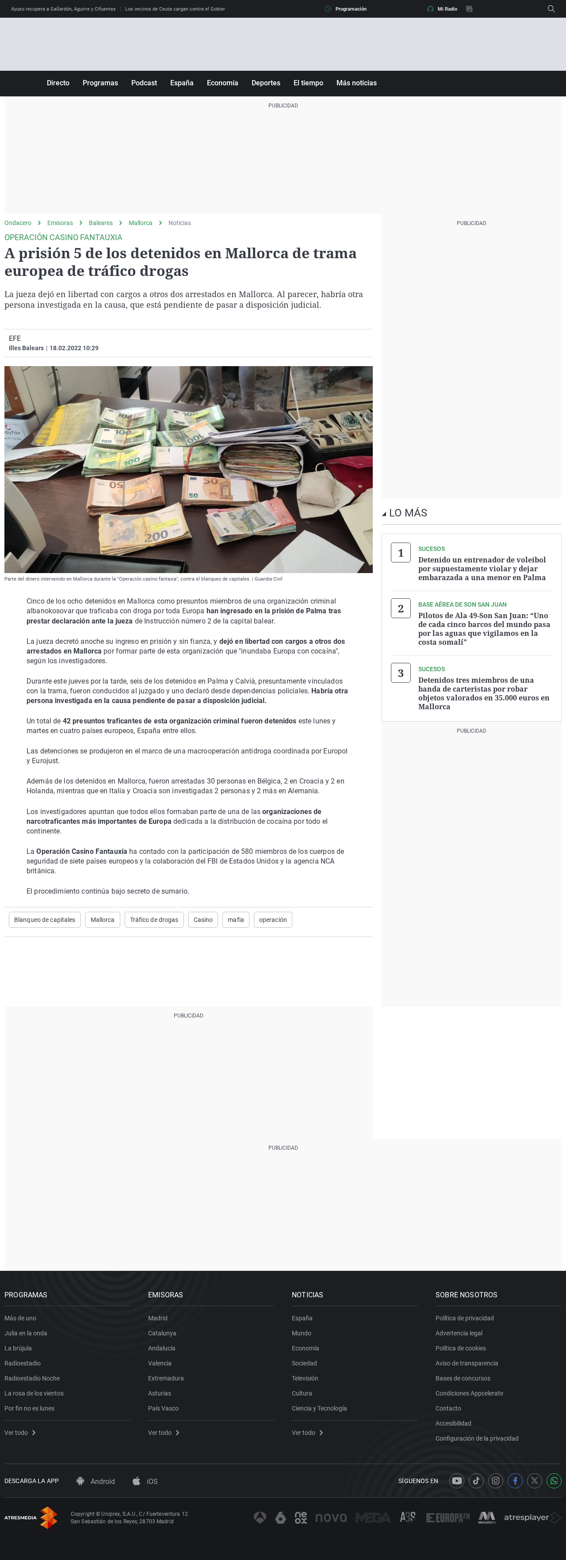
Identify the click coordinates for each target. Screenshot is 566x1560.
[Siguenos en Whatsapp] (554, 1480)
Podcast (144, 83)
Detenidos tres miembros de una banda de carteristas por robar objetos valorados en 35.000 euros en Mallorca (484, 693)
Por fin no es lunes (29, 1408)
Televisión (305, 1378)
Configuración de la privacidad (477, 1438)
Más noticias (357, 83)
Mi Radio (447, 9)
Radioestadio (22, 1363)
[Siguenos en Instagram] (495, 1480)
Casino (203, 919)
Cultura (302, 1393)
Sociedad (304, 1363)
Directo (58, 83)
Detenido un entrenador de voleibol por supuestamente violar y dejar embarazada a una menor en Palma (482, 568)
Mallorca (141, 222)
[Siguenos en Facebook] (515, 1480)
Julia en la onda (25, 1333)
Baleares (101, 222)
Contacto (448, 1408)
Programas (100, 83)
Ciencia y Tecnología (319, 1408)
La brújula (18, 1348)
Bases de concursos (463, 1378)
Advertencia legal (459, 1333)
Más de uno (20, 1318)
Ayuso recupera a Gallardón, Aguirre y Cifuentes (63, 9)
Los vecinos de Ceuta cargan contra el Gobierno (177, 9)
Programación (351, 9)
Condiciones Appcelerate (469, 1393)
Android (102, 1481)
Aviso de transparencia (467, 1363)
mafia (236, 919)
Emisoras (60, 222)
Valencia (160, 1363)
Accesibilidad (453, 1423)
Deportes (266, 83)
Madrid (158, 1318)
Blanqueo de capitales (45, 919)
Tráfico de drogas (154, 919)
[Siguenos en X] (534, 1480)
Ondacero (17, 222)
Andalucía (162, 1348)
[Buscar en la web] (551, 9)
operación (273, 919)
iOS (151, 1481)
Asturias (159, 1393)
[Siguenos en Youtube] (456, 1480)
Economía (222, 83)
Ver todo (16, 1433)
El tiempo (308, 83)
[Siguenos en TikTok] (476, 1480)
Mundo (301, 1333)
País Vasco (163, 1408)
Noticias (179, 222)
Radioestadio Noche (32, 1378)
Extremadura (166, 1378)
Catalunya (162, 1333)
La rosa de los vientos (34, 1393)
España (182, 83)
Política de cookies (461, 1348)
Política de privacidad (465, 1318)
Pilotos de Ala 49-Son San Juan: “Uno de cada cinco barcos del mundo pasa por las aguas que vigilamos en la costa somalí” (484, 629)
